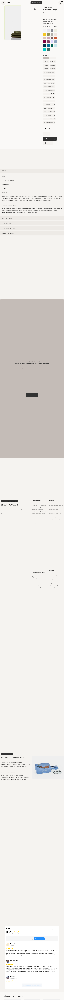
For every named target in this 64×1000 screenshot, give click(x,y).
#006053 (52, 45)
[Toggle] (61, 170)
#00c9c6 (44, 49)
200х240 (52, 58)
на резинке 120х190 (49, 86)
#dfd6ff (52, 41)
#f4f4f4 (44, 30)
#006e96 (48, 45)
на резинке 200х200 (49, 119)
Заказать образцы (36, 2)
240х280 (46, 65)
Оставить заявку (32, 395)
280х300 (46, 68)
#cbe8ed (55, 45)
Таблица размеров (50, 26)
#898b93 (52, 30)
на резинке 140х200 (49, 93)
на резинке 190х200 (49, 115)
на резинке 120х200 (49, 90)
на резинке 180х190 (49, 108)
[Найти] (44, 3)
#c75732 (55, 38)
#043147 (44, 45)
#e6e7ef (48, 30)
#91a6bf (55, 41)
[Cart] (60, 3)
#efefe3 (55, 30)
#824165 (48, 41)
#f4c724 (44, 34)
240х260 (52, 61)
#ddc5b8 (44, 38)
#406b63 (48, 49)
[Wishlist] (49, 3)
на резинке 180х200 (49, 111)
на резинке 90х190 (49, 76)
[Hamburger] (3, 3)
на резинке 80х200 (49, 72)
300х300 (52, 68)
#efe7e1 (55, 34)
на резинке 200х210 (49, 122)
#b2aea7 (52, 34)
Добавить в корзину (50, 138)
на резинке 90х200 (49, 79)
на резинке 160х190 (49, 97)
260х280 (52, 65)
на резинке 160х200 (49, 101)
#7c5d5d (52, 38)
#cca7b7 (48, 38)
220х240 (46, 61)
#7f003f (44, 41)
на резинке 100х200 (49, 83)
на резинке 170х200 (49, 104)
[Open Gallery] (35, 9)
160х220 (46, 58)
